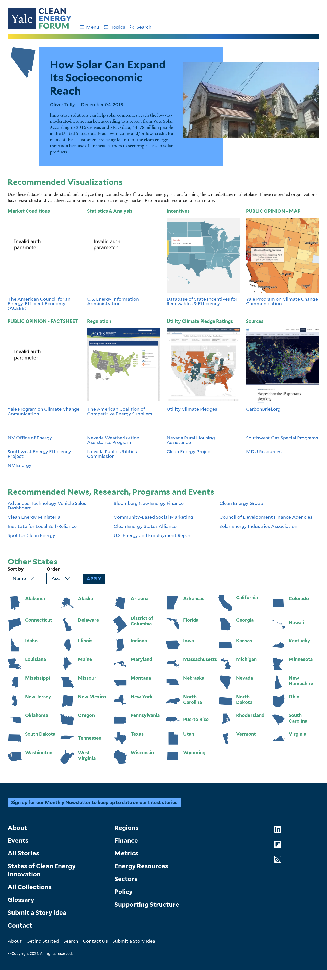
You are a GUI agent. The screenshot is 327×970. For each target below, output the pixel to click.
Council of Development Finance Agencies (265, 517)
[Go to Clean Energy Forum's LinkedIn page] (277, 829)
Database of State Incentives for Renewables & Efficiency (202, 301)
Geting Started (42, 941)
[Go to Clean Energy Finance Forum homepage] (40, 18)
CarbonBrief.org (263, 409)
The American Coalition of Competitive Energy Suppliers (120, 411)
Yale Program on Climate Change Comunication (43, 411)
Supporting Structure (146, 904)
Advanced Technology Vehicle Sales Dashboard (47, 505)
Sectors (125, 879)
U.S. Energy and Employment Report (153, 535)
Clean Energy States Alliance (145, 526)
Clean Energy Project (189, 451)
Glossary (21, 900)
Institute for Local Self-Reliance (42, 526)
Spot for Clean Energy (31, 535)
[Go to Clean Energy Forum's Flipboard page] (277, 844)
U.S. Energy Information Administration (113, 301)
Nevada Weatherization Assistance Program (113, 439)
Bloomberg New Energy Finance (149, 503)
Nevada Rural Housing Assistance (191, 439)
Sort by (16, 569)
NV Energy (19, 465)
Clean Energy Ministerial (35, 517)
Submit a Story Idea (37, 912)
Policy (123, 891)
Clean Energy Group (241, 503)
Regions (126, 827)
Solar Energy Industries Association (258, 526)
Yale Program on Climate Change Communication (282, 301)
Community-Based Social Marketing (153, 517)
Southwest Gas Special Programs (282, 438)
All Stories (23, 853)
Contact (20, 925)
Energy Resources (141, 866)
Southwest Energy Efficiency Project (39, 453)
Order (53, 569)
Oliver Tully (62, 104)
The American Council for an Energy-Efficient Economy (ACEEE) (39, 303)
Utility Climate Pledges (192, 409)
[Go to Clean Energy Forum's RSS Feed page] (277, 859)
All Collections (30, 887)
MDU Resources (264, 451)
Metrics (126, 853)
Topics (118, 27)
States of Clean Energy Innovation (42, 870)
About (17, 827)
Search (144, 27)
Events (18, 840)
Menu (92, 27)
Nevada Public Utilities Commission (112, 453)
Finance (126, 840)
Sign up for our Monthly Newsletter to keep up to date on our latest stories (94, 802)
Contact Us (95, 941)
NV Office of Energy (30, 438)
